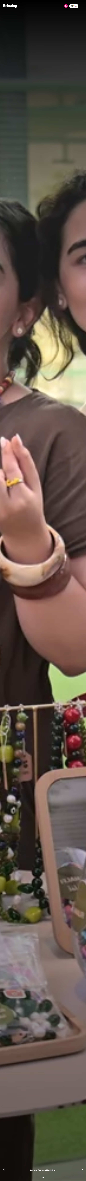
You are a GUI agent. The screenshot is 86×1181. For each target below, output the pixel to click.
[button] (82, 1170)
